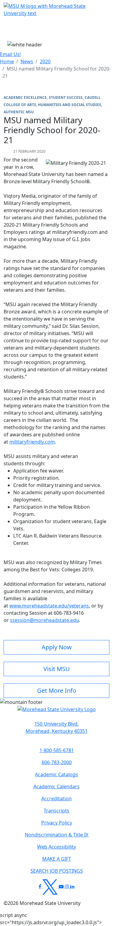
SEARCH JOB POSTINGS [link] (56, 871)
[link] (56, 727)
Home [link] (7, 61)
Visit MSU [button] (56, 669)
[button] (56, 712)
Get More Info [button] (56, 690)
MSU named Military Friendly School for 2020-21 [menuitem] (56, 72)
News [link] (26, 61)
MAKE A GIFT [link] (56, 858)
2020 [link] (45, 61)
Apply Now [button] (57, 647)
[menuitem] (7, 61)
